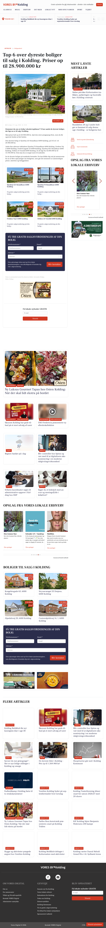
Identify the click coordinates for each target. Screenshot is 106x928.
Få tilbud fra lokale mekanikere (48, 911)
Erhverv (27, 10)
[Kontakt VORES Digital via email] (57, 877)
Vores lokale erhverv (44, 892)
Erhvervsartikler (43, 901)
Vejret (88, 10)
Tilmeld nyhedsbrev (95, 924)
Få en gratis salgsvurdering (47, 908)
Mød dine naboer (66, 10)
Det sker (38, 10)
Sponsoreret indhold (44, 914)
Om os (5, 889)
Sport (79, 10)
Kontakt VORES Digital (11, 898)
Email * (39, 244)
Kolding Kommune (44, 905)
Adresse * (11, 253)
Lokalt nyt (50, 10)
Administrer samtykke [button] (11, 901)
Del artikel (56, 121)
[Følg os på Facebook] (48, 877)
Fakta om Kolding (43, 898)
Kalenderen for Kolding (45, 895)
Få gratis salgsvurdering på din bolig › (18, 193)
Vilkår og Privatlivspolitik (12, 895)
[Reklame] (35, 290)
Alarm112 (7, 10)
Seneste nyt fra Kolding (45, 889)
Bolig (17, 10)
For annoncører (8, 892)
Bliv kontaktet (54, 264)
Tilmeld (99, 5)
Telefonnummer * (14, 244)
